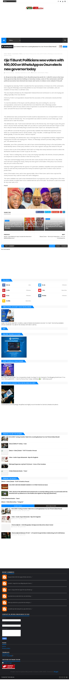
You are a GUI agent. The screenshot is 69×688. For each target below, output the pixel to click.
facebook (64, 246)
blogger (52, 246)
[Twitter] (64, 677)
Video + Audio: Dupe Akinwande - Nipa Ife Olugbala (23, 457)
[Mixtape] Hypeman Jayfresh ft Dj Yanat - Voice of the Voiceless (27, 464)
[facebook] (58, 1)
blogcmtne (11, 575)
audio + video (58, 46)
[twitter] (60, 1)
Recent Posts (18, 506)
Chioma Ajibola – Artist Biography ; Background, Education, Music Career (32, 525)
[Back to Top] (67, 677)
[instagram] (65, 1)
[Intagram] (62, 677)
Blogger (56, 672)
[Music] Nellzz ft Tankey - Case (18, 444)
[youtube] (63, 1)
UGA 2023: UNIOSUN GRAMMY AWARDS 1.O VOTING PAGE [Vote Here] (28, 485)
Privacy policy (6, 648)
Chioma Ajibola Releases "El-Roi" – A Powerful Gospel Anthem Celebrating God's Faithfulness (38, 533)
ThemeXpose (10, 677)
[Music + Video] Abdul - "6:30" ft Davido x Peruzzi (23, 450)
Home (5, 53)
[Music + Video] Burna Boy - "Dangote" (12, 502)
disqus (58, 246)
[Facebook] (60, 677)
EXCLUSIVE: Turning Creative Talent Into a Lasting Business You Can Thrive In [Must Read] (34, 437)
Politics (20, 53)
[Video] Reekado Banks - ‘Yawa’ (18, 471)
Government (15, 53)
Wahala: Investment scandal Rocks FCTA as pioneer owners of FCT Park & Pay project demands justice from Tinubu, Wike (54, 225)
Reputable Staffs (51, 506)
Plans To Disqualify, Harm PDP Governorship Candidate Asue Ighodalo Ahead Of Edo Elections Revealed (14, 225)
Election (9, 53)
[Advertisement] (34, 24)
